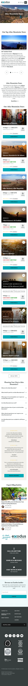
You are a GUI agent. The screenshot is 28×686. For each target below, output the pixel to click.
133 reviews (15, 133)
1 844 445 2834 (23, 2)
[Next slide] (21, 72)
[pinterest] (17, 635)
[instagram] (14, 635)
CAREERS (17, 619)
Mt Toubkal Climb (6, 51)
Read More (14, 101)
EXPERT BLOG (18, 613)
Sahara (23, 85)
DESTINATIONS (18, 616)
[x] (10, 635)
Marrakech (10, 66)
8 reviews (15, 366)
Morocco (15, 53)
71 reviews (14, 166)
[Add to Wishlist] (23, 112)
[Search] (19, 2)
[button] (14, 388)
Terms (25, 602)
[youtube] (21, 635)
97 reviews (15, 198)
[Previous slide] (7, 72)
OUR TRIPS (17, 610)
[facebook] (6, 635)
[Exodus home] (5, 2)
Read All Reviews (14, 475)
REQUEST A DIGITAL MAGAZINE (6, 614)
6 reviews (15, 264)
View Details (14, 136)
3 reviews (14, 231)
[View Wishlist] (21, 2)
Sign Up (14, 596)
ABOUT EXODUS (5, 617)
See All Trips (14, 376)
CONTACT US (4, 610)
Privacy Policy (20, 602)
